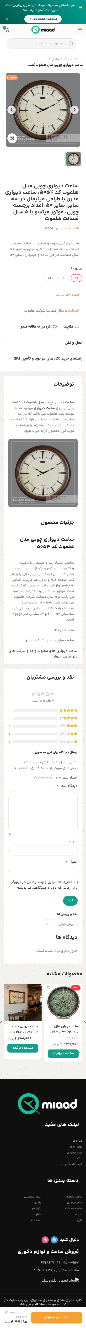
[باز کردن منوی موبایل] (80, 29)
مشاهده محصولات (45, 19)
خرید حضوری (74, 1153)
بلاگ (79, 1159)
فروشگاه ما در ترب (71, 1164)
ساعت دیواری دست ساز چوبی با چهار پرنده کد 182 (23, 1029)
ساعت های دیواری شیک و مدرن (49, 640)
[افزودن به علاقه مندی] (48, 988)
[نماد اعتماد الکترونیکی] (60, 1280)
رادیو (37, 1203)
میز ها (78, 1214)
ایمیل (71, 862)
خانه (80, 59)
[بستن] (7, 19)
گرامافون (35, 1208)
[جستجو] (70, 44)
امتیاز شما (68, 778)
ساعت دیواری (62, 59)
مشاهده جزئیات (63, 1053)
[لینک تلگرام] (54, 1239)
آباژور (79, 1220)
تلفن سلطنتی (32, 1197)
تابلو (38, 1214)
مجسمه (36, 1220)
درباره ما (77, 1141)
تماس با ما (76, 1147)
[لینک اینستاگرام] (45, 1239)
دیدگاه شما (67, 786)
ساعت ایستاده (73, 1208)
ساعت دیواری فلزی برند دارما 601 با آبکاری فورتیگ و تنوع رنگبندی (63, 1029)
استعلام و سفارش (57, 1317)
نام (73, 841)
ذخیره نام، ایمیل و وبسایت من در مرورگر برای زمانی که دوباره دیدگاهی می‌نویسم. (44, 885)
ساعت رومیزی (74, 1203)
